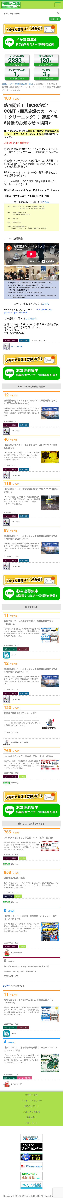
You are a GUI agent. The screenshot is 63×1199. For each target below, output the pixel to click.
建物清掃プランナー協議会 (19, 742)
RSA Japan (16, 346)
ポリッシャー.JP (16, 952)
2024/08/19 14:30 (39, 340)
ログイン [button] (55, 18)
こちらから (31, 318)
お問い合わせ (31, 1122)
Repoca (13, 655)
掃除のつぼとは (31, 1105)
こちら (45, 202)
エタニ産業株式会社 (17, 986)
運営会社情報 (31, 1094)
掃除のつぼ (11, 5)
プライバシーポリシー (31, 1100)
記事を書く (31, 1117)
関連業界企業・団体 (24, 84)
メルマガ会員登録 (31, 1111)
